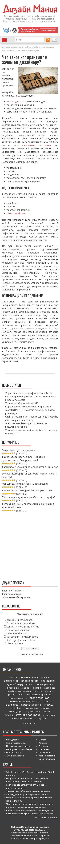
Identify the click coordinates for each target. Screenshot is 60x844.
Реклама (43, 742)
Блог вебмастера (11, 593)
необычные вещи (18, 698)
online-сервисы (29, 677)
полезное (15, 701)
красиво (25, 688)
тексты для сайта (16, 101)
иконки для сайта (44, 684)
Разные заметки (47, 755)
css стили (12, 677)
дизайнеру (15, 684)
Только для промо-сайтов (20, 623)
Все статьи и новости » (45, 817)
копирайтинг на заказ (36, 145)
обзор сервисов (39, 698)
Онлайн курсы (13, 752)
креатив (36, 687)
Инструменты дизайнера (19, 749)
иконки (29, 684)
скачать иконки (31, 708)
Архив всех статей (15, 755)
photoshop (46, 677)
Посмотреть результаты (30, 654)
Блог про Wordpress (13, 590)
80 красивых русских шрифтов (18, 450)
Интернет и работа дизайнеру (27, 47)
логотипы (38, 691)
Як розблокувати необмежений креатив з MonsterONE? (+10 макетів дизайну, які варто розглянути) (30, 410)
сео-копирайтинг (16, 213)
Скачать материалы (16, 742)
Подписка (43, 746)
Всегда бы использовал (19, 619)
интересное (12, 687)
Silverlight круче (14, 643)
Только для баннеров (18, 629)
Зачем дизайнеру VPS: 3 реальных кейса (27, 794)
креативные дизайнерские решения (31, 690)
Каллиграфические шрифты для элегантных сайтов (30, 466)
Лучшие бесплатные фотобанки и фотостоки (27, 490)
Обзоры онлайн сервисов (16, 597)
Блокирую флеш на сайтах (20, 640)
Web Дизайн (12, 739)
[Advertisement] (30, 546)
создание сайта (32, 711)
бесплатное (11, 681)
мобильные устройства (38, 694)
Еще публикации (47, 758)
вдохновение (29, 681)
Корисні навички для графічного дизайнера (28, 393)
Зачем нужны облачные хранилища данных (28, 791)
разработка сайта (31, 704)
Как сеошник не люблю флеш (22, 636)
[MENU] (4, 40)
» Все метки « (30, 723)
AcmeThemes (17, 835)
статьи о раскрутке (28, 715)
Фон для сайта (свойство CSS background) (25, 483)
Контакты (44, 749)
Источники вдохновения (19, 746)
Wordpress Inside (30, 832)
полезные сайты (32, 701)
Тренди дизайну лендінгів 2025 (21, 403)
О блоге (42, 739)
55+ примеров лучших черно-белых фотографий (28, 497)
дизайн (15, 16)
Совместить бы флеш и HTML (22, 626)
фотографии (41, 718)
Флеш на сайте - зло (17, 633)
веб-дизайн (48, 681)
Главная (6, 47)
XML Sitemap (45, 752)
